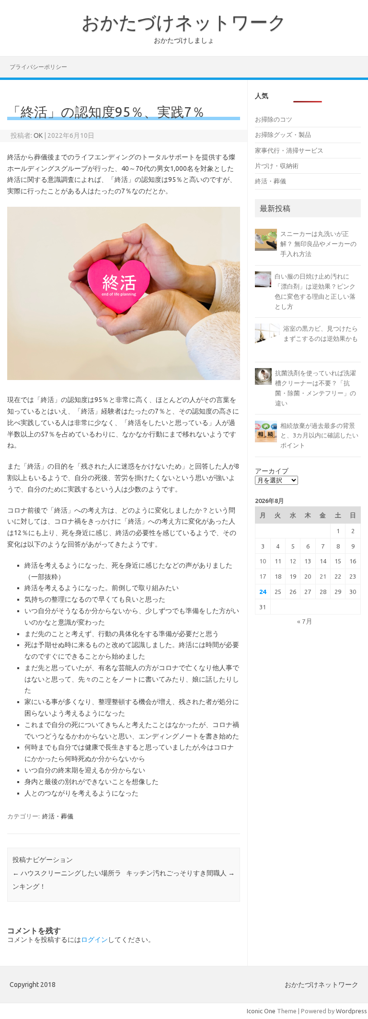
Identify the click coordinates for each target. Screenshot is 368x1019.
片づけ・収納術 (277, 165)
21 (323, 576)
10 (262, 561)
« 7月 (304, 621)
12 (292, 561)
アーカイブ (271, 471)
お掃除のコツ (273, 119)
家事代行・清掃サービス (289, 150)
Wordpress (351, 1011)
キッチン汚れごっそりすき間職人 (180, 873)
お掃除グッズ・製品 (283, 134)
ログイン (94, 939)
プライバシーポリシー (38, 67)
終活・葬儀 (57, 816)
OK (38, 135)
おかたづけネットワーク (184, 22)
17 (262, 576)
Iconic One (261, 1011)
